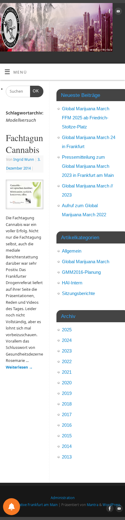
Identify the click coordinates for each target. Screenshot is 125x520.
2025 (67, 329)
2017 (67, 414)
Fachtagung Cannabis (27, 143)
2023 (67, 350)
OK (34, 91)
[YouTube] (117, 12)
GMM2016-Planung (81, 272)
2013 (67, 456)
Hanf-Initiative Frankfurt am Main (31, 504)
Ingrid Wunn (23, 159)
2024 (67, 340)
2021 (67, 372)
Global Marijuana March (85, 261)
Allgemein (71, 250)
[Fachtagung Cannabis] (24, 195)
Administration (63, 497)
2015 (67, 435)
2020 (67, 382)
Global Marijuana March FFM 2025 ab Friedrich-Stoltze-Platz (85, 117)
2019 (67, 393)
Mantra (92, 504)
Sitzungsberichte (78, 293)
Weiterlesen (19, 367)
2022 (67, 361)
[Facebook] (108, 12)
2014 (67, 446)
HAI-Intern (72, 282)
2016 (67, 425)
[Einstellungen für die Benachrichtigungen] (11, 506)
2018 (67, 403)
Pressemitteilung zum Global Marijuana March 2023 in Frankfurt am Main (88, 166)
